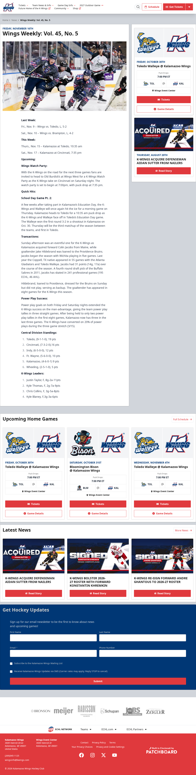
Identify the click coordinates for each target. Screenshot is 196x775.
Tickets (22, 5)
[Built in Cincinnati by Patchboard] (161, 750)
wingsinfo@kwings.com (17, 760)
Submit (98, 681)
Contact (84, 742)
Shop (75, 8)
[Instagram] (92, 755)
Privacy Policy (99, 742)
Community (60, 8)
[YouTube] (114, 755)
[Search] (138, 7)
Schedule (153, 7)
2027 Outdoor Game (90, 5)
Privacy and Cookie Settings (110, 746)
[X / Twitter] (103, 755)
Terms (112, 742)
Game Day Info (65, 5)
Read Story (165, 170)
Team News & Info (41, 5)
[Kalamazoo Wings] (8, 7)
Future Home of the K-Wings (33, 8)
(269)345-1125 (12, 755)
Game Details (165, 109)
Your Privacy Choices (82, 746)
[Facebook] (81, 755)
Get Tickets (176, 7)
